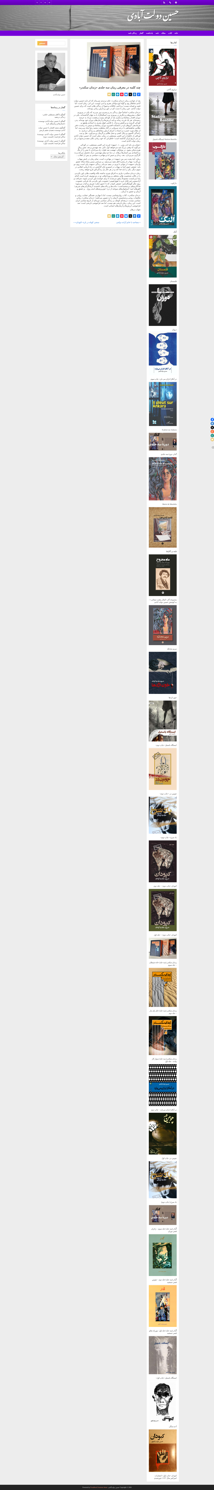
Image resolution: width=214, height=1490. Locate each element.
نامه (157, 33)
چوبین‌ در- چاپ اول (169, 1158)
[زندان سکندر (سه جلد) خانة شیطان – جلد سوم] (163, 948)
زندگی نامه (132, 33)
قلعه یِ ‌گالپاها (171, 551)
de (49, 2)
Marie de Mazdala (169, 504)
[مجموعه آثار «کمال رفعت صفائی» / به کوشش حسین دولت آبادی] (163, 575)
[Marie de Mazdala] (163, 479)
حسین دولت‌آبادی (153, 13)
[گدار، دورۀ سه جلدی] (163, 442)
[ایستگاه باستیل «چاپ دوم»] (163, 721)
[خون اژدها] (163, 673)
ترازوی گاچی (172, 90)
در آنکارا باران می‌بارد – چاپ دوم (164, 1110)
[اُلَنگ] (163, 207)
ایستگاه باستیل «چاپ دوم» (166, 745)
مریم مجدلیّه (172, 649)
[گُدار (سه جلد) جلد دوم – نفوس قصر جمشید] (163, 1255)
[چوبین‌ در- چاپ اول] (163, 1134)
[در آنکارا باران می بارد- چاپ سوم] (163, 354)
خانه (176, 33)
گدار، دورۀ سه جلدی (169, 454)
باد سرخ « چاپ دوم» (168, 837)
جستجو (42, 43)
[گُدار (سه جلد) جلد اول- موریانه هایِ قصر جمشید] (163, 1306)
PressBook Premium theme (98, 1487)
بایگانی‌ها (61, 153)
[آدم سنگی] (163, 1402)
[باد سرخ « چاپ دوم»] (163, 816)
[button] (138, 94)
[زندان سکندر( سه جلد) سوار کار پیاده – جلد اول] (163, 1036)
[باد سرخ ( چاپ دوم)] (163, 1180)
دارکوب (174, 183)
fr (41, 2)
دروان (174, 330)
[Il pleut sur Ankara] (163, 404)
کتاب (170, 33)
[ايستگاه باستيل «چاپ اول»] (163, 1355)
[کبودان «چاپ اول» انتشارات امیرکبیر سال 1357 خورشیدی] (163, 1451)
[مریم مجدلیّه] (163, 625)
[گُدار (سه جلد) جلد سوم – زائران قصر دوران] (163, 1215)
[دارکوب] (163, 161)
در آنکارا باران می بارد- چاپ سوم (164, 379)
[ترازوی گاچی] (163, 67)
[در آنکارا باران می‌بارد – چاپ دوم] (163, 1085)
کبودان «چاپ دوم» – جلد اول (165, 935)
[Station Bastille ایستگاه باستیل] (163, 114)
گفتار (141, 33)
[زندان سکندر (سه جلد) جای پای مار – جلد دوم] (163, 988)
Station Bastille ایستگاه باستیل (165, 139)
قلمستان (173, 281)
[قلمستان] (163, 256)
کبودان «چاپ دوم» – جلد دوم (165, 886)
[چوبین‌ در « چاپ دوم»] (163, 769)
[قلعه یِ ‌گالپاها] (163, 527)
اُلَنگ (175, 232)
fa (37, 2)
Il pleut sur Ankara (169, 430)
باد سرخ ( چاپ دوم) (169, 1202)
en (45, 2)
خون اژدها (173, 698)
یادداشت (149, 33)
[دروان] (163, 305)
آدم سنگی (173, 1426)
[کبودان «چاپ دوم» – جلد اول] (163, 910)
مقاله (163, 33)
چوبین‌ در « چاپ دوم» (168, 794)
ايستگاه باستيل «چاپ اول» (166, 1378)
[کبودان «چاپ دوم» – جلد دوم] (163, 861)
